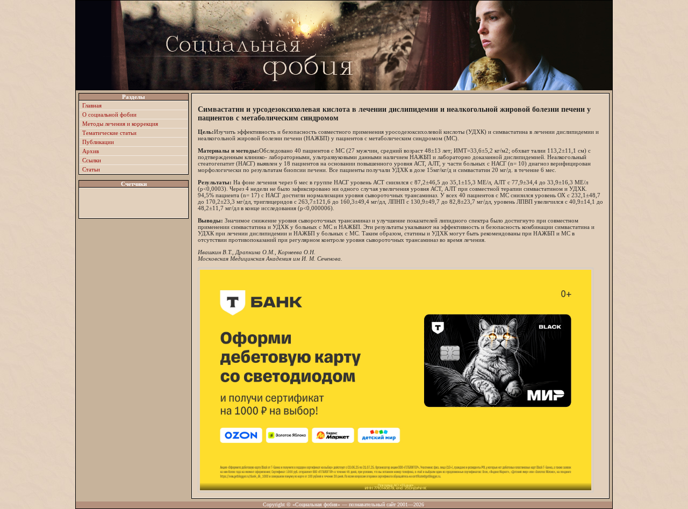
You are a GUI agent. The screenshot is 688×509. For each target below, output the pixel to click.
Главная (92, 105)
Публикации (98, 142)
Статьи (91, 169)
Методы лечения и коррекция (120, 123)
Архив (90, 151)
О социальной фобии (109, 114)
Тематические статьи (109, 133)
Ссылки (91, 160)
